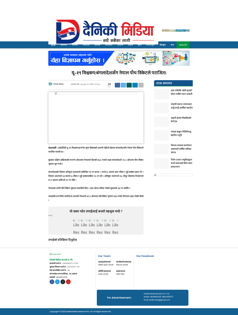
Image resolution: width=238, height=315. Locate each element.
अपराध (120, 45)
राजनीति (86, 45)
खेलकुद (163, 45)
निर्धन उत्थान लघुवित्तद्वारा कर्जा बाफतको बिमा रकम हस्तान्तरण (181, 163)
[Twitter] (57, 281)
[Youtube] (68, 281)
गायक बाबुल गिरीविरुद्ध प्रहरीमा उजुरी (181, 133)
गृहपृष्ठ (53, 45)
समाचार (64, 45)
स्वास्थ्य (75, 45)
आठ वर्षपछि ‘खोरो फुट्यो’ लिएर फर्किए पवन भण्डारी (181, 92)
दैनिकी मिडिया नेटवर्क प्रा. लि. (61, 260)
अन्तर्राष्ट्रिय (150, 45)
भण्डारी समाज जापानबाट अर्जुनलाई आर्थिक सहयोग (182, 106)
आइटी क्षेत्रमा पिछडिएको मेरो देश (181, 120)
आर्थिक (97, 45)
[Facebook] (52, 281)
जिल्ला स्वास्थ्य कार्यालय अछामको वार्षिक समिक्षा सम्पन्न (181, 148)
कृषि (139, 45)
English (183, 45)
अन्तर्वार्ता (108, 45)
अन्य (172, 45)
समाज (130, 45)
